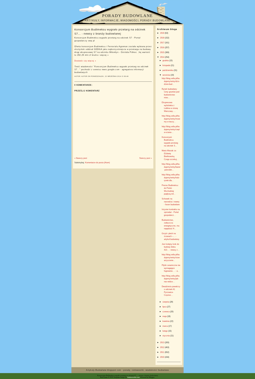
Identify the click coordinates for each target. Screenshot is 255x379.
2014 (162, 57)
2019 (162, 33)
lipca (164, 307)
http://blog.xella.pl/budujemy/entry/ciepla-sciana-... (171, 129)
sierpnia (166, 302)
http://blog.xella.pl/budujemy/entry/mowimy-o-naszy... (171, 119)
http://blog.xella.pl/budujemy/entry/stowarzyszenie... (171, 257)
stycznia (166, 336)
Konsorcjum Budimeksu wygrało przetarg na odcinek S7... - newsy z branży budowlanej (109, 31)
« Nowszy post (80, 158)
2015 (162, 52)
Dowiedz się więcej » (85, 61)
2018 (162, 38)
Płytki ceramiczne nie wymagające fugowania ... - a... (171, 268)
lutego (165, 331)
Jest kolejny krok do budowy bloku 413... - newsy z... (170, 247)
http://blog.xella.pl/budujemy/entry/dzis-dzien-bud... (171, 81)
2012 (162, 347)
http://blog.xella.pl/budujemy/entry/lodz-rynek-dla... (171, 178)
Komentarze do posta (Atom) (97, 162)
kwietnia (166, 321)
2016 (162, 47)
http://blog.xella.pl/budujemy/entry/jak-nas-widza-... (171, 279)
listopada (166, 65)
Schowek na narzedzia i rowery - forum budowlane (171, 202)
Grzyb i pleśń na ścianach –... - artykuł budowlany (170, 236)
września (166, 75)
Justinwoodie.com (133, 377)
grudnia (165, 60)
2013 (162, 342)
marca (165, 326)
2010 (162, 357)
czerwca (166, 311)
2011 (162, 352)
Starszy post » (145, 158)
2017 (162, 43)
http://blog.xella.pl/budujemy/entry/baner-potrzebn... (171, 167)
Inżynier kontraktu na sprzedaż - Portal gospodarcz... (171, 212)
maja (164, 316)
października (168, 70)
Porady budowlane (127, 15)
